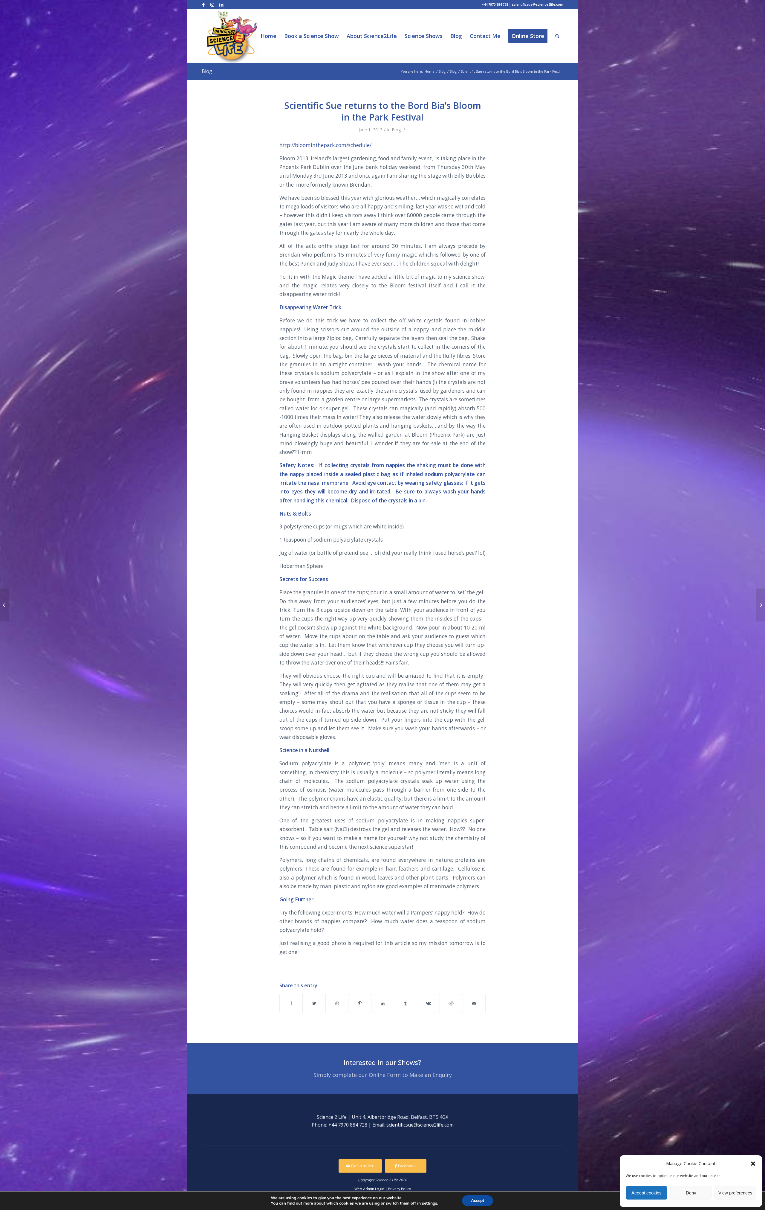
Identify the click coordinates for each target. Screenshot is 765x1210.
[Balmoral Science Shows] (4, 605)
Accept (477, 1200)
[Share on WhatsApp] (337, 1003)
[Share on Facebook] (291, 1003)
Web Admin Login (369, 1188)
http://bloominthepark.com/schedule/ (325, 145)
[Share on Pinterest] (359, 1003)
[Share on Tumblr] (405, 1003)
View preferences (735, 1192)
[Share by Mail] (474, 1003)
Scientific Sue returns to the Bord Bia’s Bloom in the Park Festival (382, 111)
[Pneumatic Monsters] (760, 605)
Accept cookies (646, 1192)
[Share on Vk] (428, 1003)
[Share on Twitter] (314, 1003)
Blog (207, 71)
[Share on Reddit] (451, 1003)
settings (429, 1203)
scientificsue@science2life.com (420, 1124)
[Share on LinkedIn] (382, 1003)
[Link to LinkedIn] (221, 4)
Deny (691, 1192)
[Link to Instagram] (212, 4)
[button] (753, 1164)
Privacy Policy (399, 1188)
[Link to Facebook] (203, 4)
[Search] (557, 36)
